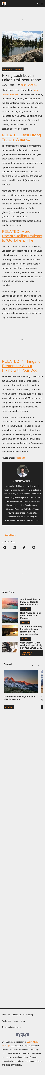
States (25, 622)
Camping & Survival (27, 653)
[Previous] (32, 665)
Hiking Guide (10, 535)
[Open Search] (38, 3)
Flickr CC (20, 458)
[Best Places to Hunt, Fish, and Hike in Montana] (10, 617)
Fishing (26, 639)
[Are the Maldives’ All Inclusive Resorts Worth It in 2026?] (10, 603)
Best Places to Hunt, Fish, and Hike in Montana (30, 615)
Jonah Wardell (29, 85)
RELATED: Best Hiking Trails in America (21, 137)
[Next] (38, 665)
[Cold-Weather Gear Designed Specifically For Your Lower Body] (10, 647)
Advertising (28, 1015)
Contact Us (16, 1015)
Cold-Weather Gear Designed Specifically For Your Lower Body (31, 645)
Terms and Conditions (11, 1027)
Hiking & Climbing (12, 69)
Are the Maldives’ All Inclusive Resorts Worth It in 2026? (30, 602)
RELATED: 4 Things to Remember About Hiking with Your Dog (21, 365)
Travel (25, 609)
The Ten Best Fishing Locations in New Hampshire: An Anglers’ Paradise (31, 630)
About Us (6, 1015)
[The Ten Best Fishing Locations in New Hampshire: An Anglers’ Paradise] (10, 630)
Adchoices (6, 1021)
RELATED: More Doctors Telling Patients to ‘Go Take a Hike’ (22, 235)
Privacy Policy (19, 1021)
